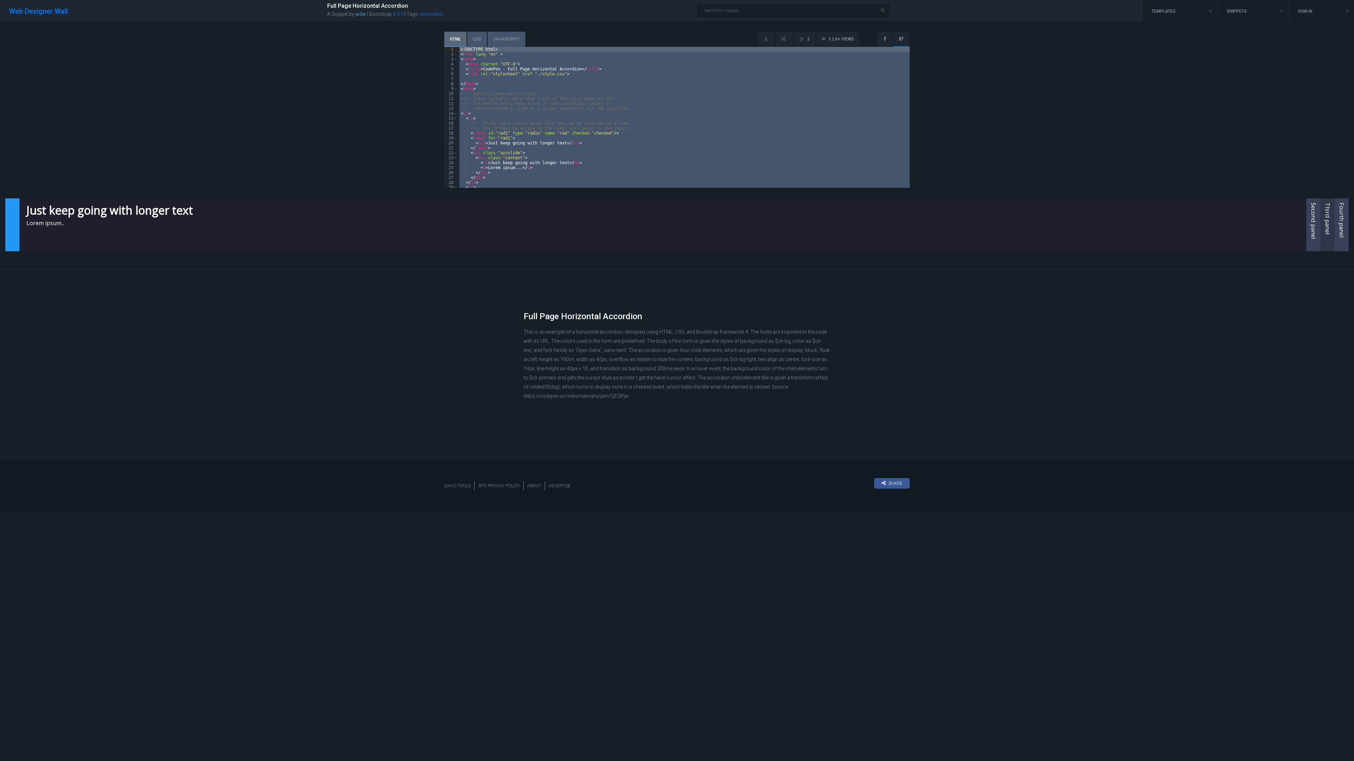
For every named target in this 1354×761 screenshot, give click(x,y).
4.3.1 (398, 14)
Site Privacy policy (499, 485)
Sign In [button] (1305, 11)
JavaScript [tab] (506, 39)
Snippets (1237, 11)
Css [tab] (477, 39)
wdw (360, 14)
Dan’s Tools (457, 485)
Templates (1164, 11)
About (534, 485)
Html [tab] (455, 39)
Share (895, 483)
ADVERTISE (560, 485)
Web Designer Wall (38, 11)
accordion (431, 14)
